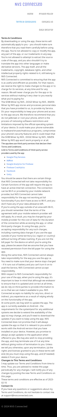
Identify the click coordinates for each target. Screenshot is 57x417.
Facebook (11, 171)
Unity (9, 174)
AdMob (10, 160)
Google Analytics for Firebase (20, 164)
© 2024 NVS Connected (14, 406)
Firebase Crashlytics (16, 167)
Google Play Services (16, 157)
